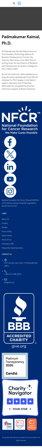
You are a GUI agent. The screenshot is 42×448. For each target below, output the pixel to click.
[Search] (14, 4)
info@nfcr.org (9, 285)
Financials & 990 (8, 246)
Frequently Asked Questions (12, 250)
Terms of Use (6, 242)
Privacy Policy (7, 233)
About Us (5, 221)
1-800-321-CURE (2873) (12, 276)
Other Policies (7, 238)
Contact (5, 225)
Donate (4, 229)
